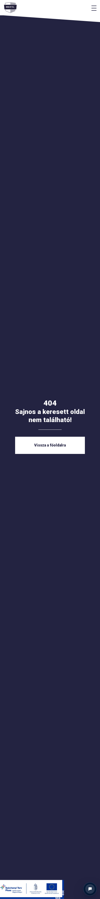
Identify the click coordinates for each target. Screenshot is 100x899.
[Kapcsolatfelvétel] (90, 889)
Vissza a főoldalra (50, 445)
